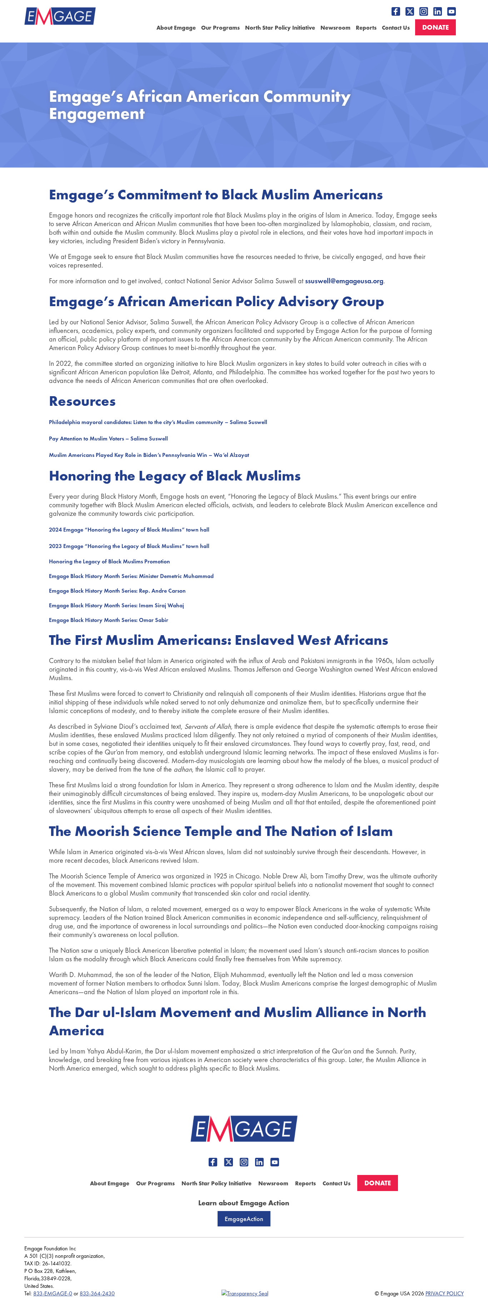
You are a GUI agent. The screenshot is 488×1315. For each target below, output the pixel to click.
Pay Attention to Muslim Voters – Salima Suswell (108, 438)
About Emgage (176, 27)
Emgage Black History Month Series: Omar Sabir (108, 620)
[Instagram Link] (423, 11)
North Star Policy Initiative (280, 27)
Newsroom (335, 27)
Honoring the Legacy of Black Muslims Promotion (109, 561)
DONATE (435, 27)
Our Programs (220, 27)
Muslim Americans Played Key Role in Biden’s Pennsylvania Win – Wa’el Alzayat (149, 455)
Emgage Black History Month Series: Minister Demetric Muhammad (131, 576)
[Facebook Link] (396, 11)
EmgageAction (244, 1219)
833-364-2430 (97, 1293)
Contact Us (396, 27)
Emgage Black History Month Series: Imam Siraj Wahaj (116, 605)
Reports (366, 27)
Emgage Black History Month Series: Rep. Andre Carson (117, 590)
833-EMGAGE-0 (52, 1293)
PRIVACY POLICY (444, 1293)
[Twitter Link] (409, 11)
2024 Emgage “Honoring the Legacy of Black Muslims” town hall (129, 529)
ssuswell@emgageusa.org (344, 280)
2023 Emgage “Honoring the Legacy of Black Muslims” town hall (129, 546)
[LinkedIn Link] (437, 11)
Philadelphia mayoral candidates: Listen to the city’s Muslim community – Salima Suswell (158, 422)
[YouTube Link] (451, 11)
